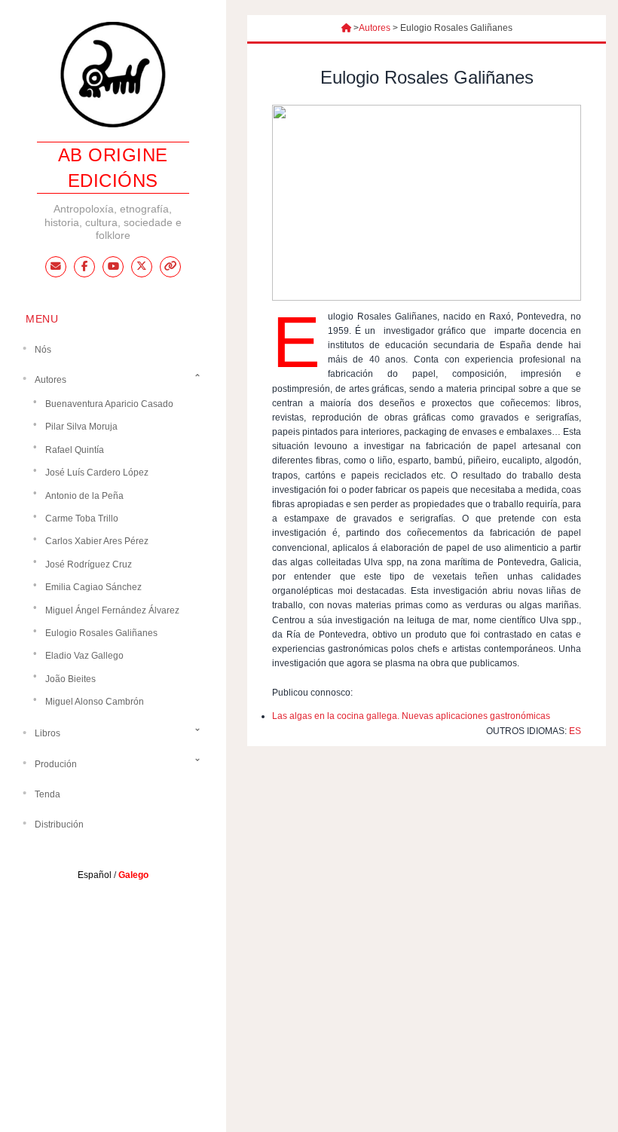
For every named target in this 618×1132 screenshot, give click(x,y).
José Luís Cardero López (96, 472)
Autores (374, 28)
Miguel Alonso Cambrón (94, 701)
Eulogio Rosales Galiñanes (101, 633)
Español (95, 875)
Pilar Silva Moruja (81, 426)
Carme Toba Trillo (81, 518)
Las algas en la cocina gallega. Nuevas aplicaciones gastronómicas (411, 716)
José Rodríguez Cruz (88, 564)
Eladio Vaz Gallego (84, 655)
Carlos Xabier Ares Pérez (96, 541)
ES (575, 731)
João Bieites (70, 679)
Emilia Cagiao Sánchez (93, 587)
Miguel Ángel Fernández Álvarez (112, 610)
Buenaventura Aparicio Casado (109, 404)
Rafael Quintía (74, 450)
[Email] (55, 266)
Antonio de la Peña (84, 496)
